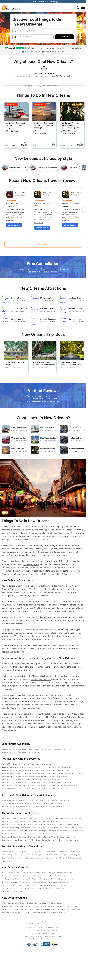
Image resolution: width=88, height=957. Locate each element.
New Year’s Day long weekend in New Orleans (58, 873)
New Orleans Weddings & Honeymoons (43, 831)
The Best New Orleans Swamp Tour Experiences (43, 363)
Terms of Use (45, 930)
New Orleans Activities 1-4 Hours (39, 773)
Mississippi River (43, 617)
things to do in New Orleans (65, 714)
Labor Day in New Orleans (54, 876)
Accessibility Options (35, 927)
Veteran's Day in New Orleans (12, 885)
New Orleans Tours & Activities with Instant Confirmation (21, 767)
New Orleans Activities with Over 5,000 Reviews (54, 782)
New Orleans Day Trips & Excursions (45, 828)
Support (30, 924)
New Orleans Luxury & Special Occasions (43, 818)
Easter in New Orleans (9, 888)
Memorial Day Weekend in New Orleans (35, 879)
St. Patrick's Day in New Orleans (30, 888)
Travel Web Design (43, 939)
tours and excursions (16, 561)
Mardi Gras (40, 526)
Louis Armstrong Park (72, 855)
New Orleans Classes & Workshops (14, 837)
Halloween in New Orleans (33, 885)
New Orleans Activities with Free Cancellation (17, 770)
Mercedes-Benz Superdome (36, 855)
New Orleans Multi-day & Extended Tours (16, 840)
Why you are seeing (43, 85)
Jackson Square (20, 852)
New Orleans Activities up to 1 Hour (14, 773)
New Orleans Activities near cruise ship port (17, 806)
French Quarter (74, 852)
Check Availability (14, 225)
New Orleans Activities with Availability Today (17, 749)
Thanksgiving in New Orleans (58, 882)
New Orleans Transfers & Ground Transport (17, 834)
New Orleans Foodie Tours (11, 912)
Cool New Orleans (48, 934)
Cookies (54, 930)
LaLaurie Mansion (49, 852)
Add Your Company (52, 924)
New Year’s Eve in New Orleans (62, 879)
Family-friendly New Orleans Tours (34, 912)
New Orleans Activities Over (13, 789)
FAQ (42, 924)
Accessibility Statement (52, 927)
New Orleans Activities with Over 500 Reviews (18, 779)
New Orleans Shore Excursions (71, 828)
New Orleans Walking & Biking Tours (14, 824)
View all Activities (43, 244)
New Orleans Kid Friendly (41, 840)
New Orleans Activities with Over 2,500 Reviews (18, 782)
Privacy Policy (34, 930)
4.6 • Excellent (33, 48)
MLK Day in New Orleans (31, 873)
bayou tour (51, 633)
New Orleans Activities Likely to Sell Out (41, 789)
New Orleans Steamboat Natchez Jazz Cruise (15, 124)
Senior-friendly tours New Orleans (13, 903)
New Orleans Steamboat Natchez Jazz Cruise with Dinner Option (43, 125)
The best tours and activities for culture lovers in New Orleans (55, 906)
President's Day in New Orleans (54, 888)
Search (64, 36)
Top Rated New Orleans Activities (13, 764)
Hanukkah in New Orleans (11, 882)
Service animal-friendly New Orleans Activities (51, 800)
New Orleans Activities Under (13, 785)
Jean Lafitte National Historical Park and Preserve (63, 858)
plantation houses (39, 636)
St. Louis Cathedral (34, 852)
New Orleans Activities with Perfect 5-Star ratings (52, 770)
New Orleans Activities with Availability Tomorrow (52, 749)
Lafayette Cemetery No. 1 (35, 858)
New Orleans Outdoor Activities (69, 824)
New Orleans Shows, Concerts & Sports (42, 824)
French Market (7, 855)
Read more (10, 220)
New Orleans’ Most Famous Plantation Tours (71, 363)
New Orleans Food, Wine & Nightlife (46, 821)
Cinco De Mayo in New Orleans (55, 885)
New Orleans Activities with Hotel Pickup (57, 767)
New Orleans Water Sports (66, 837)
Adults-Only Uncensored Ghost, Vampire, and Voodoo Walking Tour (20, 193)
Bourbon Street (9, 601)
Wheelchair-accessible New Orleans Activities (17, 800)
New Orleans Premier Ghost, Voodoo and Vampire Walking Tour (70, 125)
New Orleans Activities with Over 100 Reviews (18, 776)
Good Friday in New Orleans (11, 873)
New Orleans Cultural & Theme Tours (14, 818)
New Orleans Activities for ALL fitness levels (49, 806)
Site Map (32, 939)
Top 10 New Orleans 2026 (57, 912)
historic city (22, 530)
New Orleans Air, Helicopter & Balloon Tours (48, 834)
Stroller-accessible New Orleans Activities (16, 803)
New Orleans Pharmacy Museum (13, 858)
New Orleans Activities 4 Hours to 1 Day (67, 773)
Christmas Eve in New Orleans (12, 876)
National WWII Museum (55, 855)
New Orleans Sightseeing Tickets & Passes (16, 828)
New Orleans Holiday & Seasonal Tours (41, 837)
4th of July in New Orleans (11, 879)
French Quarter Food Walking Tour (39, 705)
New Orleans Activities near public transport (48, 803)
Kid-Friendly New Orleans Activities (39, 764)
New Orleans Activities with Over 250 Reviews (52, 776)
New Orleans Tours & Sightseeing (71, 818)
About (37, 924)
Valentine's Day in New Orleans (12, 891)
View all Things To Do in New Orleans (65, 840)
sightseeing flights (31, 564)
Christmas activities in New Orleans (33, 882)
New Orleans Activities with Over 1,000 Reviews (52, 779)
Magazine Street (7, 861)
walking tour (21, 701)
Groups (43, 921)
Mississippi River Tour (41, 679)
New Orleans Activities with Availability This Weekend (20, 752)
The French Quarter (38, 586)
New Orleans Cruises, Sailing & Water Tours (17, 821)
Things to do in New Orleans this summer (40, 909)
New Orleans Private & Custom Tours (14, 831)
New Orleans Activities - (39, 785)
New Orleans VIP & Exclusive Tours (70, 831)
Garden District (41, 701)
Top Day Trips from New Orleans (13, 909)
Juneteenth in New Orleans (33, 876)
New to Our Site (62, 789)
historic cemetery (60, 701)
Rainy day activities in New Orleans (69, 909)
